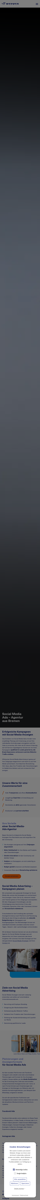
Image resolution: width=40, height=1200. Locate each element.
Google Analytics (21, 1173)
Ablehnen (14, 1183)
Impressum (15, 1195)
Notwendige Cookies (22, 1170)
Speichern (25, 1183)
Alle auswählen (20, 1179)
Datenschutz (24, 1195)
